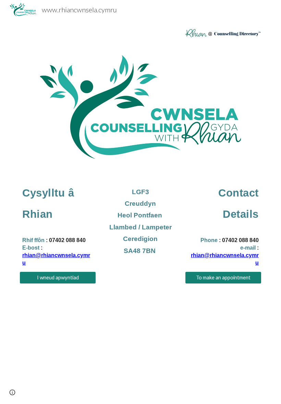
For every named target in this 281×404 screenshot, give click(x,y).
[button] (12, 392)
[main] (58, 223)
